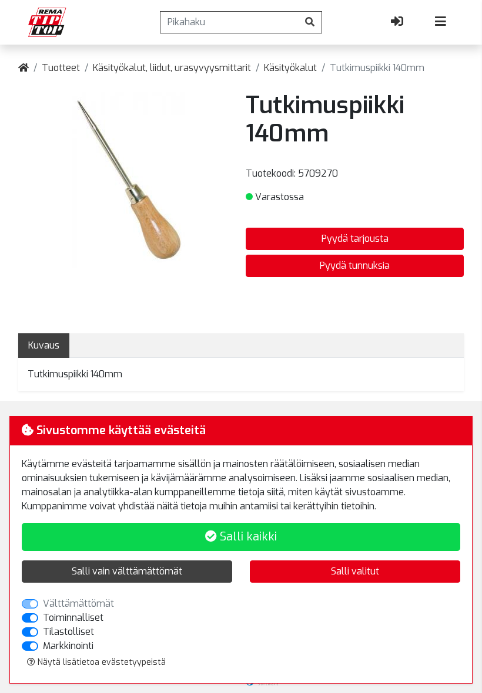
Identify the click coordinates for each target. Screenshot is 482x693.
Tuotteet (61, 68)
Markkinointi (68, 646)
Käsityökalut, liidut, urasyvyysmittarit (172, 68)
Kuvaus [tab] (43, 345)
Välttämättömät (78, 603)
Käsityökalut (290, 68)
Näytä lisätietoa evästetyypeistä (100, 662)
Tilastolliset (68, 632)
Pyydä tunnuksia (355, 265)
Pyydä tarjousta (355, 238)
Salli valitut (355, 571)
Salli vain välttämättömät (127, 571)
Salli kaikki (247, 537)
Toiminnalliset (73, 617)
